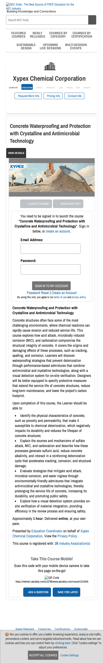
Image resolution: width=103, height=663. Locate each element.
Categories (44, 629)
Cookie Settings (69, 655)
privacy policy (79, 297)
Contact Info (74, 96)
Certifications (62, 629)
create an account (58, 231)
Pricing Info (53, 96)
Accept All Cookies (43, 655)
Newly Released (25, 629)
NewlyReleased (37, 35)
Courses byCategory (58, 35)
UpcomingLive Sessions (50, 46)
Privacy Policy (67, 535)
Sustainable (81, 629)
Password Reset (38, 292)
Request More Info (28, 96)
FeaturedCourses (18, 35)
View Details (16, 153)
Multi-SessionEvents (76, 46)
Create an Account (64, 292)
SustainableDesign (26, 46)
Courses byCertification (81, 35)
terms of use (60, 297)
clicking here (62, 643)
